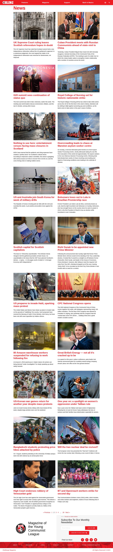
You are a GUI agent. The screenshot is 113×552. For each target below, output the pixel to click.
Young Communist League (91, 545)
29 (63, 512)
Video (43, 545)
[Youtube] (95, 539)
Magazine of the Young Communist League (37, 528)
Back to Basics (88, 2)
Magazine (45, 2)
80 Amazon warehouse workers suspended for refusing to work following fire (30, 355)
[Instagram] (82, 539)
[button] (105, 2)
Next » (67, 512)
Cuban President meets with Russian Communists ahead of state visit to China (78, 45)
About (15, 545)
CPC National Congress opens (74, 303)
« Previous (46, 512)
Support (67, 2)
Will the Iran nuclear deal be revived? (78, 447)
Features (25, 2)
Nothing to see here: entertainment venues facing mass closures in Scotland (32, 146)
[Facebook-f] (91, 539)
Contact (56, 545)
